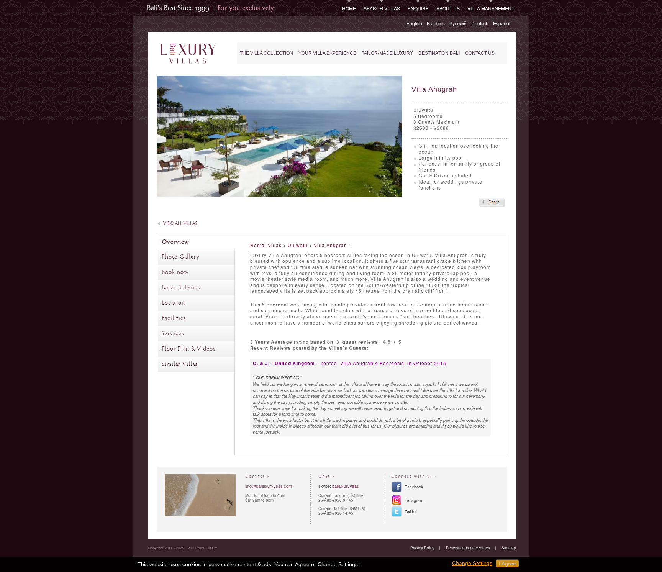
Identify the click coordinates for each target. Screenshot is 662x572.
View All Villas (180, 223)
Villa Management (490, 8)
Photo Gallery (181, 257)
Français (436, 23)
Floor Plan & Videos (189, 349)
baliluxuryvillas (345, 486)
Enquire (418, 8)
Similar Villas (180, 364)
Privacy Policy (422, 548)
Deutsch (479, 23)
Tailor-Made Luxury (387, 53)
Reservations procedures (468, 548)
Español (501, 23)
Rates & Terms (181, 288)
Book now (175, 272)
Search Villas (382, 8)
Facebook (414, 486)
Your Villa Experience (327, 53)
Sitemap (508, 548)
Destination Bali (439, 53)
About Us (448, 8)
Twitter (411, 511)
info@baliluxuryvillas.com (268, 486)
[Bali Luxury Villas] (188, 54)
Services (173, 334)
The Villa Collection (266, 53)
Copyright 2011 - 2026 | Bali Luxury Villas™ (182, 548)
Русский (458, 23)
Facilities (174, 318)
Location (173, 303)
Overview (175, 242)
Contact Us (480, 53)
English (414, 23)
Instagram (414, 500)
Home (349, 8)
